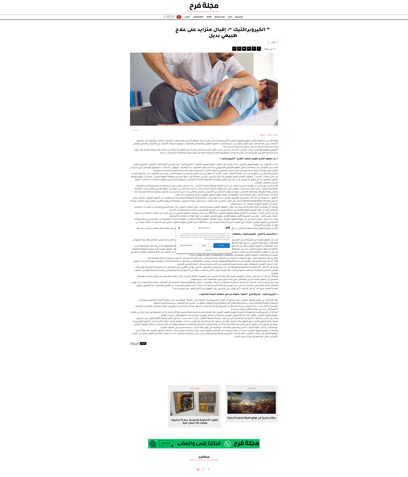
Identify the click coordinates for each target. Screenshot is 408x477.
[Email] (239, 49)
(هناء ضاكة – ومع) (269, 135)
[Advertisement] (204, 358)
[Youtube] (198, 470)
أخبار (273, 42)
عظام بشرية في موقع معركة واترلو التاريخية (251, 418)
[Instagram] (203, 470)
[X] (254, 49)
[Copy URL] (234, 49)
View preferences (186, 245)
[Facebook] (259, 49)
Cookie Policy (208, 250)
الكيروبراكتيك (135, 343)
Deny (204, 245)
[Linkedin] (244, 49)
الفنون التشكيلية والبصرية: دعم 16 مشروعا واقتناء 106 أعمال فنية (194, 422)
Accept (221, 245)
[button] (179, 228)
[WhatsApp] (249, 49)
